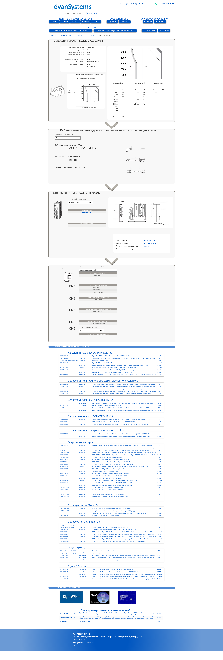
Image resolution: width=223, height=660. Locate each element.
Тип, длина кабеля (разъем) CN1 (92, 267)
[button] (148, 240)
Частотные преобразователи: (75, 18)
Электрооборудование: (154, 18)
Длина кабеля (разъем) (64, 135)
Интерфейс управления (78, 199)
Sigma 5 (81, 35)
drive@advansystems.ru (133, 3)
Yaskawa (53, 35)
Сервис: (93, 27)
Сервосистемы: (118, 18)
